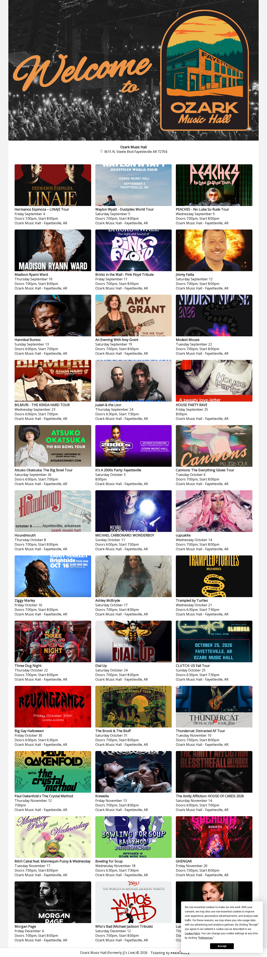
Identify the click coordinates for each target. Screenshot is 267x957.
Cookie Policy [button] (192, 933)
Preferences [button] (206, 937)
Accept (222, 946)
